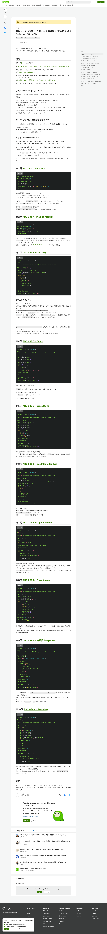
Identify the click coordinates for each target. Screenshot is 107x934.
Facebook (61, 918)
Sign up (14, 929)
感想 (82, 85)
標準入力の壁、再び (88, 67)
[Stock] (5, 16)
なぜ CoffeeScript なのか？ (88, 54)
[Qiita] (6, 2)
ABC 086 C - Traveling (36, 709)
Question (18, 5)
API (44, 929)
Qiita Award (46, 923)
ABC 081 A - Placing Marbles (38, 216)
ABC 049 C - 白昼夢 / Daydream (39, 640)
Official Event (26, 5)
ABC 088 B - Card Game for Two (40, 464)
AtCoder (26, 37)
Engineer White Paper (48, 926)
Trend (5, 5)
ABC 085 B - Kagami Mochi (37, 522)
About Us (94, 910)
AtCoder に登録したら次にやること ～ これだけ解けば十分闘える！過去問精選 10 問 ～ (44, 66)
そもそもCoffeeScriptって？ (90, 58)
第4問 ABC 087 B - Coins (87, 69)
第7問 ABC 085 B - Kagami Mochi (89, 76)
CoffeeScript (19, 37)
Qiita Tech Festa (47, 921)
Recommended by (28, 830)
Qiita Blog (94, 916)
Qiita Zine (78, 913)
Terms (28, 913)
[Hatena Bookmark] (5, 32)
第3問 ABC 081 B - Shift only (88, 65)
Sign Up (47, 892)
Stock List (11, 5)
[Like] (5, 9)
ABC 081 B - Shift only (35, 252)
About (28, 910)
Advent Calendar (47, 918)
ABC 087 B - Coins (33, 341)
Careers (94, 913)
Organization (46, 5)
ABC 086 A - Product (33, 168)
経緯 (82, 51)
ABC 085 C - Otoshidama (36, 580)
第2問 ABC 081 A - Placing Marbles (90, 63)
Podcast (61, 923)
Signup (101, 2)
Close (20, 928)
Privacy (29, 916)
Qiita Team (78, 910)
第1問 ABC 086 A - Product (88, 60)
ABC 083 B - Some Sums (36, 406)
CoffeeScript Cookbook (40, 245)
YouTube (61, 921)
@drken (23, 63)
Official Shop (79, 916)
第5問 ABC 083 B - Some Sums (89, 72)
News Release (95, 918)
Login (94, 2)
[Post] (5, 23)
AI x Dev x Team (68, 5)
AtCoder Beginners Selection (26, 72)
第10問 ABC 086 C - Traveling (88, 83)
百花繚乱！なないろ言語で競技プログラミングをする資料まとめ (36, 80)
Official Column (36, 5)
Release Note (46, 910)
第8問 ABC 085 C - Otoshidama (89, 79)
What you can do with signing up (31, 816)
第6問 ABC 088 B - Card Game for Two (91, 74)
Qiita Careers (56, 5)
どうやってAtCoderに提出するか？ (90, 56)
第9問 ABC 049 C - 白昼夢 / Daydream (91, 81)
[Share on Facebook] (5, 28)
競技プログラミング (34, 37)
